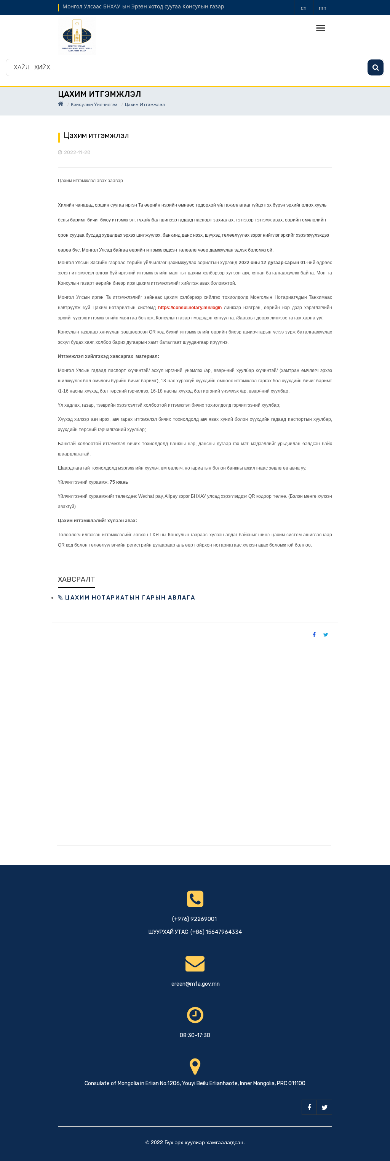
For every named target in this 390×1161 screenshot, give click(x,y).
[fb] (309, 1107)
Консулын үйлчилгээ (94, 104)
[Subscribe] (376, 67)
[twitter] (324, 1107)
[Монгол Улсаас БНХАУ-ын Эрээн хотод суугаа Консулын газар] (77, 35)
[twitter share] (326, 634)
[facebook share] (314, 634)
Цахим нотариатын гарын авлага (129, 597)
